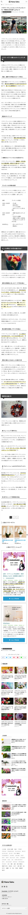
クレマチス (12, 855)
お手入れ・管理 (10, 849)
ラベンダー (4, 863)
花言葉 (16, 868)
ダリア (7, 857)
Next (27, 535)
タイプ (22, 855)
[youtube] (4, 886)
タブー (3, 857)
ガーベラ (10, 853)
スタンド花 (17, 855)
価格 (11, 863)
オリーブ (23, 851)
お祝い (15, 849)
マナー (3, 861)
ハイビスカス (22, 857)
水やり (15, 866)
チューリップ (12, 857)
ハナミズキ (4, 859)
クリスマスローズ (5, 855)
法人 (24, 866)
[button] (1, 1)
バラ (12, 859)
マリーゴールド (9, 861)
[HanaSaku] (14, 1)
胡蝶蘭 (7, 868)
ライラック (15, 861)
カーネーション (5, 853)
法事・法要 (19, 866)
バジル (9, 859)
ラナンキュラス (21, 861)
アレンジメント (15, 11)
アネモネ (19, 849)
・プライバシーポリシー (6, 897)
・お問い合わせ (4, 898)
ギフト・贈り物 (21, 11)
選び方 (3, 870)
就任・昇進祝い (19, 863)
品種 (14, 863)
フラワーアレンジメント (7, 11)
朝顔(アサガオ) (4, 866)
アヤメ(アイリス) (11, 851)
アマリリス (4, 851)
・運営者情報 (4, 895)
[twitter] (2, 886)
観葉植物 (20, 868)
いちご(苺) (4, 849)
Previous (1, 535)
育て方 (3, 868)
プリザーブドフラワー (18, 859)
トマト (17, 857)
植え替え (10, 866)
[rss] (6, 886)
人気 (8, 863)
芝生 (13, 868)
